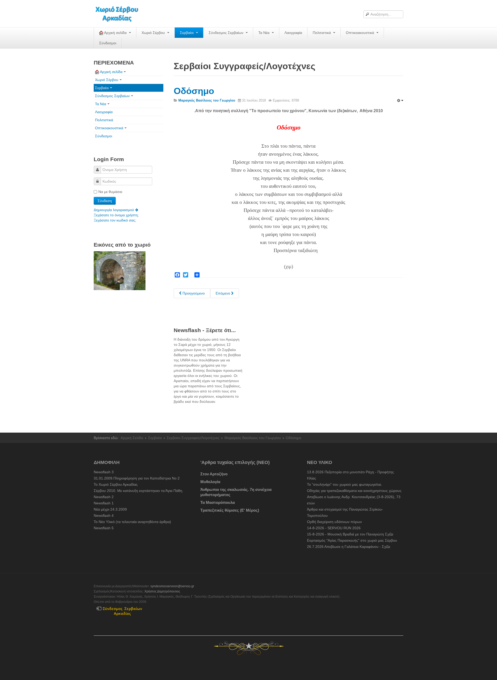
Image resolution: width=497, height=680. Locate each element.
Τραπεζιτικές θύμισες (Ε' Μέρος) (229, 510)
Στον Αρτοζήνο (214, 474)
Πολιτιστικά (322, 33)
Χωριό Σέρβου (154, 33)
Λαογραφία (293, 33)
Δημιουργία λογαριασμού (114, 210)
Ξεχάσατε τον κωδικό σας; (115, 220)
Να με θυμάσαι (110, 192)
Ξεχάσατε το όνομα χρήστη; (116, 215)
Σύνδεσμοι (107, 43)
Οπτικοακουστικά (360, 33)
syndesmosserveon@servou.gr (172, 586)
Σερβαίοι (187, 33)
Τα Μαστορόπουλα (217, 502)
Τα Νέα (264, 33)
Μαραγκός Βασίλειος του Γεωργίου (252, 438)
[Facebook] (177, 274)
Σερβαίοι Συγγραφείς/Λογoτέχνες (193, 438)
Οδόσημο (194, 91)
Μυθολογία (210, 481)
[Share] (197, 274)
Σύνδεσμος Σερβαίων (226, 33)
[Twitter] (185, 274)
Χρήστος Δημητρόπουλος (162, 591)
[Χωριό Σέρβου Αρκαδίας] (120, 13)
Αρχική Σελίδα (132, 438)
